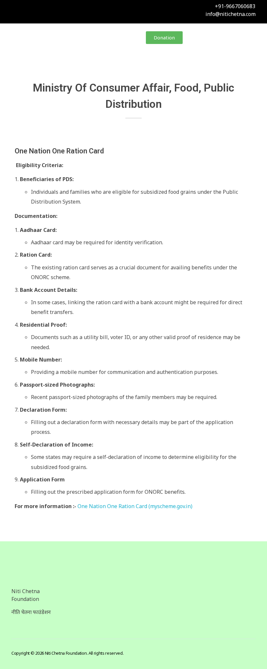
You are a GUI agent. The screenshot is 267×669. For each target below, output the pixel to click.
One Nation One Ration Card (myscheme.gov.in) (134, 506)
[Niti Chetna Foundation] (40, 38)
